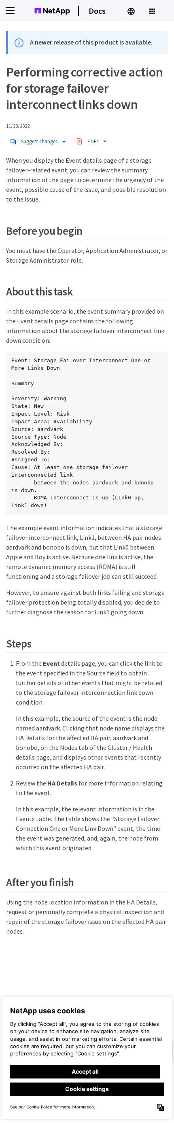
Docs (97, 11)
